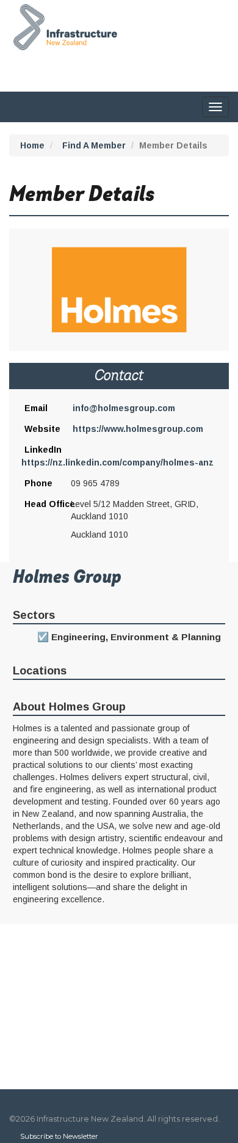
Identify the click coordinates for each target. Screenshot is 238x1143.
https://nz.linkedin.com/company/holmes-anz (117, 462)
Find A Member (94, 145)
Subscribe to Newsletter (59, 1136)
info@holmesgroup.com (124, 408)
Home (32, 145)
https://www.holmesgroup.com (138, 429)
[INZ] (63, 24)
